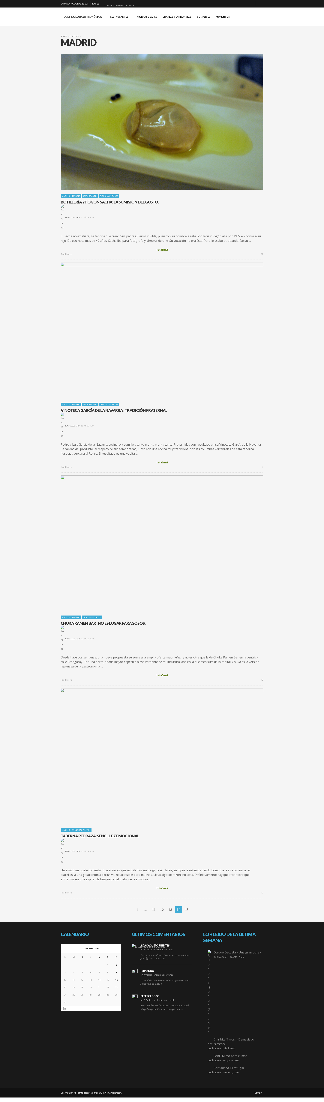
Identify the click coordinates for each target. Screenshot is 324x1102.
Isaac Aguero (72, 217)
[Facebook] (233, 4)
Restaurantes (90, 196)
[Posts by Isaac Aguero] (62, 217)
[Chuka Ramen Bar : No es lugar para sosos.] (156, 543)
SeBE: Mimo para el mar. (231, 1056)
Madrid (66, 196)
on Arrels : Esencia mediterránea (156, 949)
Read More (66, 254)
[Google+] (239, 4)
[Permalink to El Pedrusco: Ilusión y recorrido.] (135, 997)
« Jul (64, 1008)
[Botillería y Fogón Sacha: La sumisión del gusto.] (156, 122)
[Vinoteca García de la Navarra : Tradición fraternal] (156, 330)
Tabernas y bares (109, 196)
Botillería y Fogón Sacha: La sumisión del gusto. (110, 202)
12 (261, 254)
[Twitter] (251, 4)
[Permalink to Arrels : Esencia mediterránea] (148, 946)
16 (116, 979)
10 (261, 892)
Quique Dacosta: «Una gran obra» (237, 952)
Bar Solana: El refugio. (229, 1068)
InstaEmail (162, 249)
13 (261, 679)
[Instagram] (245, 4)
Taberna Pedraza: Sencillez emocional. (100, 835)
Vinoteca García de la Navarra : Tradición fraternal (114, 410)
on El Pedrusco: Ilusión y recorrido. (158, 1000)
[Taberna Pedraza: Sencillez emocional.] (156, 756)
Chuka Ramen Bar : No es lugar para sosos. (103, 623)
